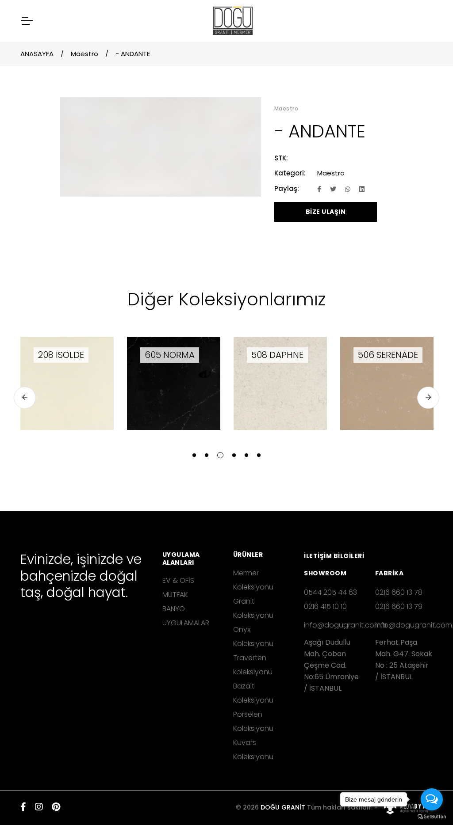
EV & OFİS (178, 580)
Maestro (84, 53)
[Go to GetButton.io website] (432, 816)
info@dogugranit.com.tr (332, 625)
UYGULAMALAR (185, 623)
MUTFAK (175, 594)
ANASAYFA (37, 53)
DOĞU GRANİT (283, 807)
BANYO (173, 609)
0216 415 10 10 (325, 606)
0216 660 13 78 (398, 592)
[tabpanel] (67, 383)
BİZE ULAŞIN (326, 211)
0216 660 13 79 (398, 606)
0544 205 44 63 (330, 592)
